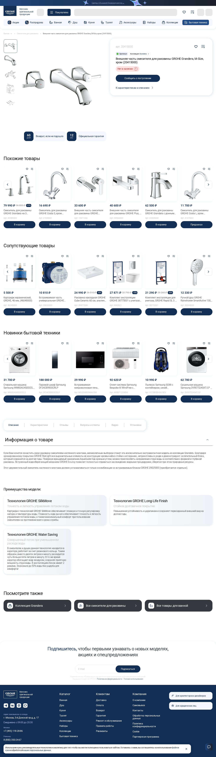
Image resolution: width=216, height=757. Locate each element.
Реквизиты (102, 731)
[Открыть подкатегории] (11, 33)
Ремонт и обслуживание (109, 720)
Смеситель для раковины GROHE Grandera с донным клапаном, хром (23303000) (160, 212)
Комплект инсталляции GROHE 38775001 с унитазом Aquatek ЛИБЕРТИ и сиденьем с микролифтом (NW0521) (126, 299)
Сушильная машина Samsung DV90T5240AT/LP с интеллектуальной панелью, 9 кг (196, 386)
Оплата (100, 705)
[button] (59, 12)
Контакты (138, 710)
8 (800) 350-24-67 (12, 739)
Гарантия (101, 715)
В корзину (19, 224)
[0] (184, 12)
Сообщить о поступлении (137, 78)
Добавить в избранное (195, 46)
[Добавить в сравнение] (203, 46)
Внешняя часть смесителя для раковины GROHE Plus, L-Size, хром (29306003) (126, 212)
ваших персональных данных (37, 750)
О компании (139, 700)
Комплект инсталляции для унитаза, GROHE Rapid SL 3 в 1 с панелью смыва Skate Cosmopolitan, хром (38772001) (160, 299)
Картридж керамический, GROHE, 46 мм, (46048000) (18, 299)
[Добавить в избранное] (26, 169)
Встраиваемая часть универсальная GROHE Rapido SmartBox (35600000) (54, 299)
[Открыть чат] (25, 705)
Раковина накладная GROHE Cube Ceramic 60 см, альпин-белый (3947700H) (90, 299)
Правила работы (105, 726)
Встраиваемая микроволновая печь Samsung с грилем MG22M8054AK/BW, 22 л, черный (87, 386)
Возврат (100, 710)
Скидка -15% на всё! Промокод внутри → (108, 3)
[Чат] (208, 747)
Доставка (101, 700)
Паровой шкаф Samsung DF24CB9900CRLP (52, 386)
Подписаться (128, 669)
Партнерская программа (146, 736)
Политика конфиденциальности (109, 679)
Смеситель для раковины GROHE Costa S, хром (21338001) (53, 212)
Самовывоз (139, 705)
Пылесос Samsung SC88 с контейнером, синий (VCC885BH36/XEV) (159, 386)
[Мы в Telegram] (6, 705)
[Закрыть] (186, 749)
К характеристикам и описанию (133, 87)
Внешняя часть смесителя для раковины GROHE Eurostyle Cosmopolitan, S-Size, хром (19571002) (88, 212)
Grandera (143, 54)
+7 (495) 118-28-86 (13, 731)
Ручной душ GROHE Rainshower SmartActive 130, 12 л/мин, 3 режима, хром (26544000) (196, 299)
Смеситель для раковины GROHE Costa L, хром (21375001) (194, 212)
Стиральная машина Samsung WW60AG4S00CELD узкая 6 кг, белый (19, 386)
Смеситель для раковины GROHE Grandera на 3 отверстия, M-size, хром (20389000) (17, 212)
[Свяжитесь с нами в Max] (19, 705)
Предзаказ (196, 224)
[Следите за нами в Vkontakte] (12, 705)
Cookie (136, 731)
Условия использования (133, 679)
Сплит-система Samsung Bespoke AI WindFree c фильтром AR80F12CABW (124, 386)
